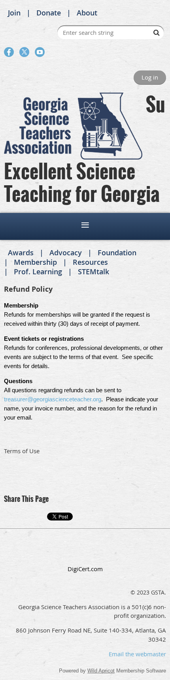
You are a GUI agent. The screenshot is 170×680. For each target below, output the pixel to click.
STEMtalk (93, 271)
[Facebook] (9, 52)
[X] (24, 52)
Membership (35, 262)
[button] (85, 551)
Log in (150, 77)
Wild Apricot (101, 671)
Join (14, 12)
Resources (90, 262)
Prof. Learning (38, 271)
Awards (21, 252)
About (87, 12)
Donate (48, 12)
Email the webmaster (137, 654)
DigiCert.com (85, 569)
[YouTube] (40, 52)
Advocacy (65, 252)
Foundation (117, 252)
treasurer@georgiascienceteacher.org (52, 399)
